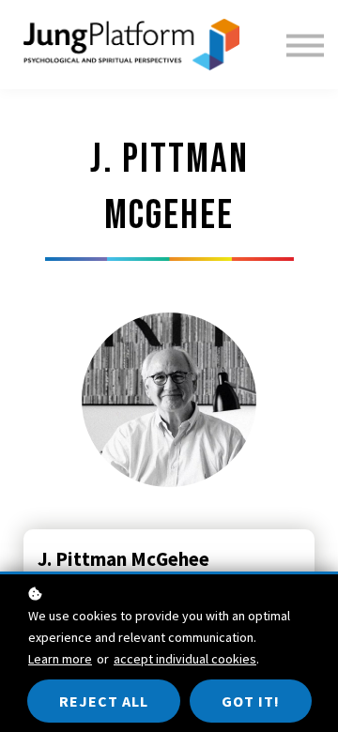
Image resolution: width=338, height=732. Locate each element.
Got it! (251, 701)
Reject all (103, 701)
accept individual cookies (185, 658)
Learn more (60, 658)
